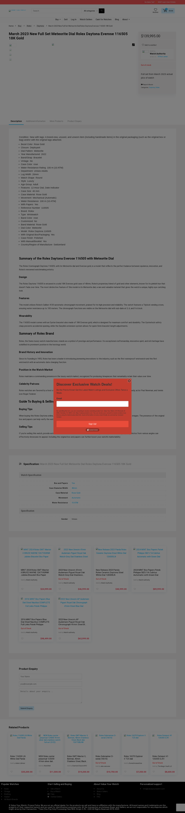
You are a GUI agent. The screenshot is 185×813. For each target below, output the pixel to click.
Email (59, 398)
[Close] (129, 380)
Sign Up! (92, 424)
